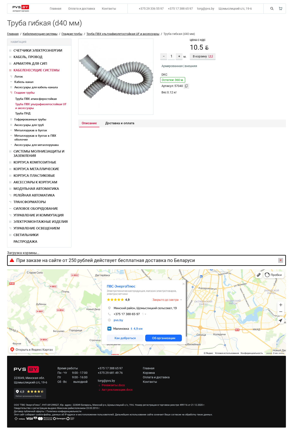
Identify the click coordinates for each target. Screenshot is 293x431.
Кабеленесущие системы (40, 34)
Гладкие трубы (72, 34)
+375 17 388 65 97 (180, 8)
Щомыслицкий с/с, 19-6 (235, 8)
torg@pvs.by (205, 8)
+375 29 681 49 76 (110, 372)
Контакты (109, 8)
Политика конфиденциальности (63, 411)
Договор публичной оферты (29, 411)
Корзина (149, 372)
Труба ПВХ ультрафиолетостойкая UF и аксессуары (122, 34)
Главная (55, 8)
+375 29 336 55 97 (151, 8)
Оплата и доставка (81, 8)
